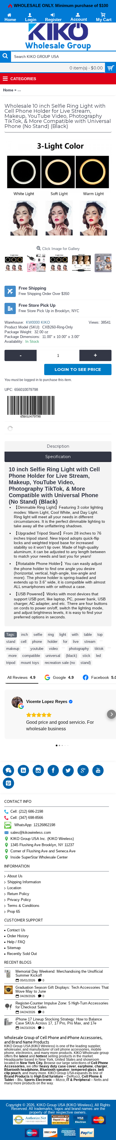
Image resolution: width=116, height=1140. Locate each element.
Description (58, 446)
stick (86, 656)
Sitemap (14, 948)
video (53, 648)
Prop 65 (13, 911)
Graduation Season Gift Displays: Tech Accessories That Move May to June (62, 989)
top (99, 634)
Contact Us (16, 930)
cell (23, 641)
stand (10, 641)
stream (89, 641)
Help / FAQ (16, 942)
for (65, 641)
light (62, 634)
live (76, 641)
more (12, 656)
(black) (71, 656)
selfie (38, 634)
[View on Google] (17, 702)
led (98, 656)
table (88, 634)
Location (14, 888)
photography (79, 648)
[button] (4, 714)
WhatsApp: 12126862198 (34, 825)
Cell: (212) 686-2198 (26, 811)
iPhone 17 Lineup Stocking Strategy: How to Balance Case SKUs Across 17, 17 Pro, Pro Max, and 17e (58, 1021)
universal (53, 656)
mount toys (30, 663)
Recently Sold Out (22, 954)
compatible (31, 656)
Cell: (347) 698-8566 (26, 817)
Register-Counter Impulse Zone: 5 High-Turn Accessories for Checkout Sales (61, 1005)
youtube (36, 648)
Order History (18, 936)
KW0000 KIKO (38, 322)
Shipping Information (24, 882)
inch (24, 634)
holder (52, 641)
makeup (12, 648)
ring (51, 634)
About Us (15, 876)
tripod (10, 663)
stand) (86, 663)
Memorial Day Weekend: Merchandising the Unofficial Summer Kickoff (59, 973)
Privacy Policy (19, 900)
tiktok (99, 648)
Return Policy (18, 894)
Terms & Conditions (23, 906)
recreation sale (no (60, 663)
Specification (58, 456)
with (75, 634)
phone (37, 641)
